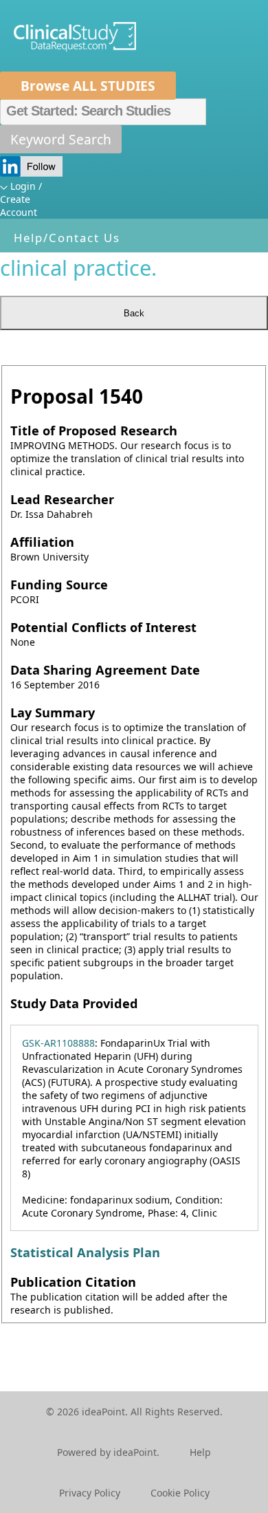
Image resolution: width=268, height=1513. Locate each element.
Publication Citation (73, 1282)
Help (200, 1452)
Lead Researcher (62, 499)
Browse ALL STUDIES (88, 85)
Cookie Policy (180, 1492)
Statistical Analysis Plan (85, 1252)
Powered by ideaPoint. (108, 1452)
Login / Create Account (21, 199)
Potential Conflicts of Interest (103, 627)
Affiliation (42, 542)
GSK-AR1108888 (58, 1042)
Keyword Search (60, 139)
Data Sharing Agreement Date (105, 670)
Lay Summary (52, 712)
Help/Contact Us (67, 238)
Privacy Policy (89, 1492)
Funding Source (59, 584)
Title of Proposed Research (93, 430)
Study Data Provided (74, 1003)
